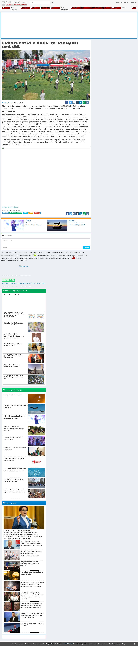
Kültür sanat (95, 8)
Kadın (52, 8)
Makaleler (114, 8)
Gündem (33, 8)
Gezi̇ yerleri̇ (24, 8)
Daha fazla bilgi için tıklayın (117, 644)
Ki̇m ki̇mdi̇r (74, 8)
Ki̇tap (82, 8)
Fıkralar (3, 8)
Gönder (86, 248)
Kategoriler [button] (122, 2)
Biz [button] (133, 2)
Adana (31, 212)
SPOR (4, 102)
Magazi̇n (104, 8)
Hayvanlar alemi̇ (45, 8)
